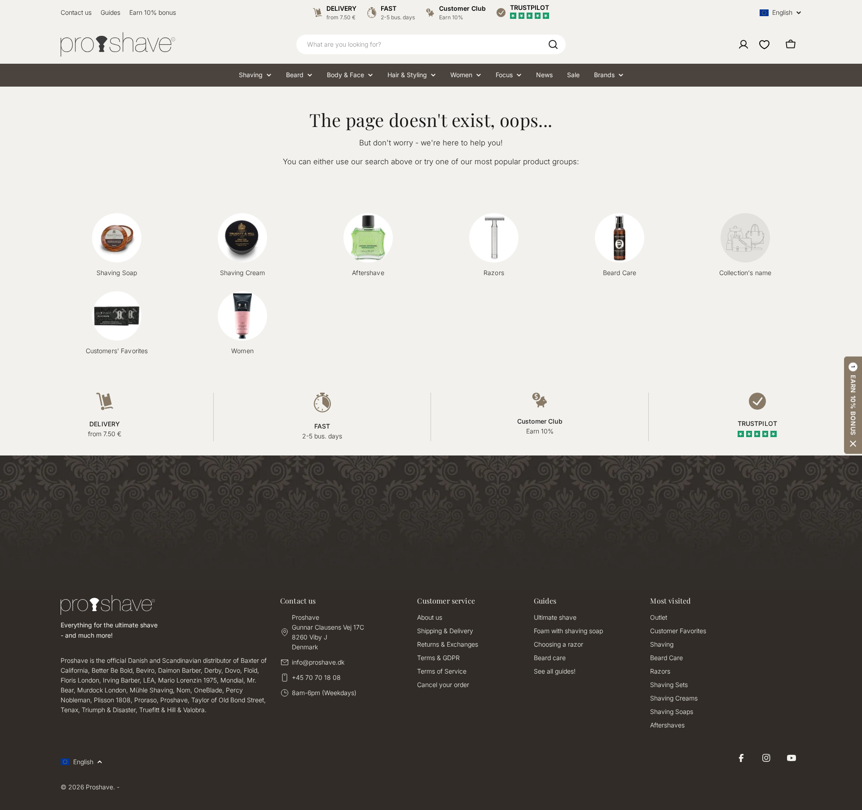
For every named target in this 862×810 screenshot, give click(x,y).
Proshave (99, 787)
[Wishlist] (764, 44)
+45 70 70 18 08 (316, 677)
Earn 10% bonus (152, 12)
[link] (745, 245)
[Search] (553, 44)
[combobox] (431, 44)
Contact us (76, 12)
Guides (110, 12)
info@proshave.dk (318, 662)
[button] (853, 405)
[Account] (743, 44)
